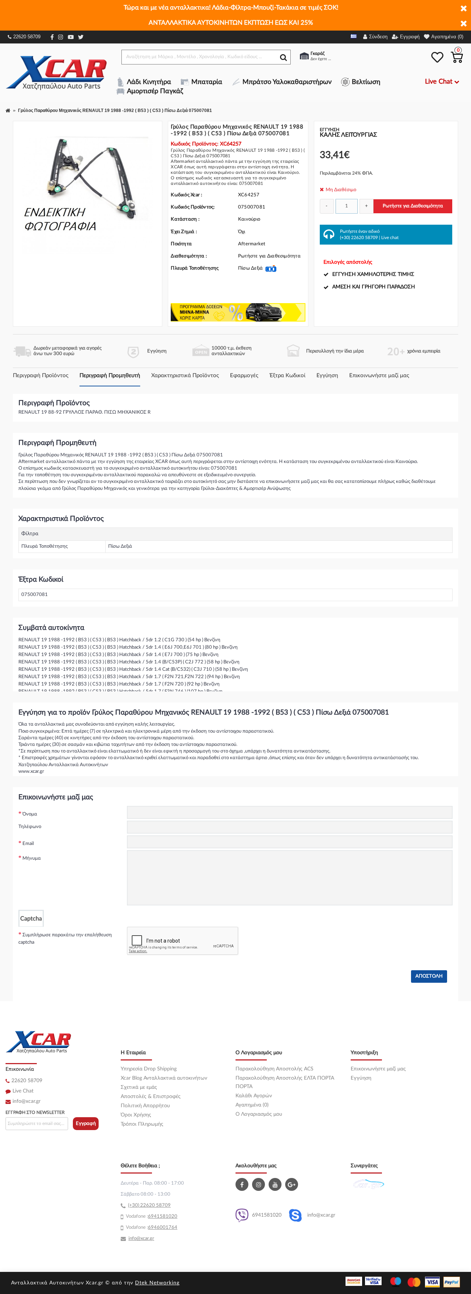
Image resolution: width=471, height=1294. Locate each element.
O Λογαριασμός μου (259, 1114)
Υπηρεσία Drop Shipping (149, 1069)
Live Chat (23, 1091)
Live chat (390, 237)
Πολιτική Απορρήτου (145, 1105)
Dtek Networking (157, 1283)
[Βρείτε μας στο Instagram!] (259, 1184)
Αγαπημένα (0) (252, 1105)
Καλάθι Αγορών (254, 1095)
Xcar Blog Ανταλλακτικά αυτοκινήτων (164, 1078)
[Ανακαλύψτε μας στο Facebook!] (243, 1184)
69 (151, 1216)
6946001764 (162, 1227)
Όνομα (29, 814)
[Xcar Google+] (292, 1184)
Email (28, 843)
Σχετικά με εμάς (139, 1087)
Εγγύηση (327, 375)
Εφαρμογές (244, 375)
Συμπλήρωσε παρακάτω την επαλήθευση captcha (65, 939)
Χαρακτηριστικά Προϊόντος (185, 375)
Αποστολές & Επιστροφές (151, 1096)
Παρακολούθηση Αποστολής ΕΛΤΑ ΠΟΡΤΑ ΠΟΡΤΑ (285, 1082)
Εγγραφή (86, 1123)
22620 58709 (26, 36)
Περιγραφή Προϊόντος (40, 375)
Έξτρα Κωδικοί (287, 375)
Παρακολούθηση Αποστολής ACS (275, 1069)
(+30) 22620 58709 (359, 237)
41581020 (165, 1216)
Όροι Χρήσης (136, 1115)
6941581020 (266, 1215)
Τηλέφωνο (29, 826)
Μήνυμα (31, 858)
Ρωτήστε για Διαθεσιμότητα (413, 206)
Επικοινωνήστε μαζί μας (379, 375)
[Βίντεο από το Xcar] (276, 1184)
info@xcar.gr (26, 1101)
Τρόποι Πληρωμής (142, 1124)
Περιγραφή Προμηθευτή (109, 375)
